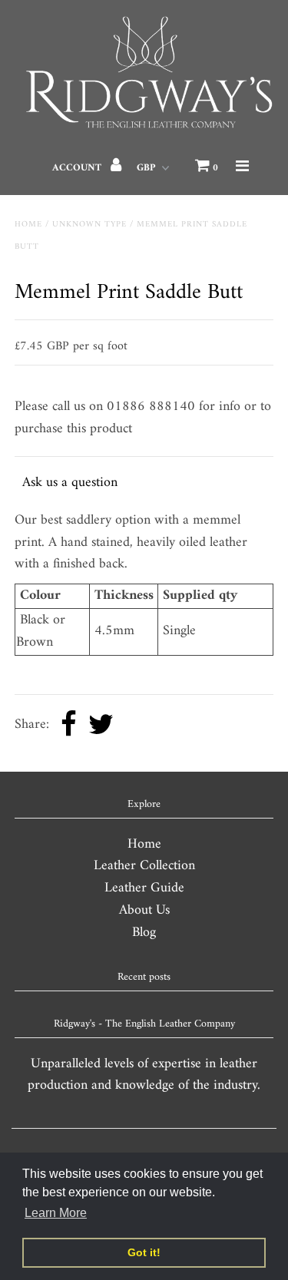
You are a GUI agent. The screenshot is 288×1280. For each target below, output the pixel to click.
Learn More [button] (56, 1212)
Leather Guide (144, 888)
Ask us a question (70, 482)
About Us (144, 910)
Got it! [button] (144, 1252)
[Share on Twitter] (101, 725)
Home (28, 224)
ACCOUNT (78, 168)
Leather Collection (144, 866)
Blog (144, 932)
